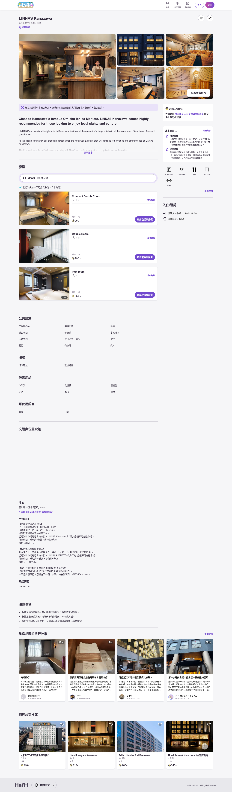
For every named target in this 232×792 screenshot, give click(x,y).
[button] (44, 208)
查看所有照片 (198, 93)
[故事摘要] (176, 130)
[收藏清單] (201, 18)
